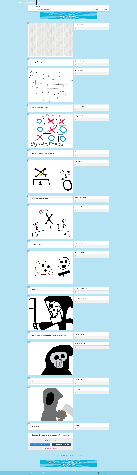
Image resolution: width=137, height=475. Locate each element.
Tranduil (77, 389)
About (44, 2)
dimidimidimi (79, 152)
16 (28, 378)
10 (28, 241)
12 (28, 286)
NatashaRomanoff (81, 298)
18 (28, 423)
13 (28, 296)
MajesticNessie (80, 207)
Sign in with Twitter (41, 444)
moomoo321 (79, 70)
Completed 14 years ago (43, 9)
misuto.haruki (79, 252)
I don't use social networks (51, 448)
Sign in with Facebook (62, 444)
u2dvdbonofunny (80, 343)
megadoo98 (79, 116)
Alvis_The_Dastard (81, 197)
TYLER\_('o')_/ (79, 106)
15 (28, 341)
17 (28, 387)
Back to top (103, 473)
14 (28, 332)
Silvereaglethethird (81, 288)
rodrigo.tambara (80, 334)
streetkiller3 (79, 380)
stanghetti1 (79, 161)
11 (28, 250)
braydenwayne (79, 243)
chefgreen (78, 425)
